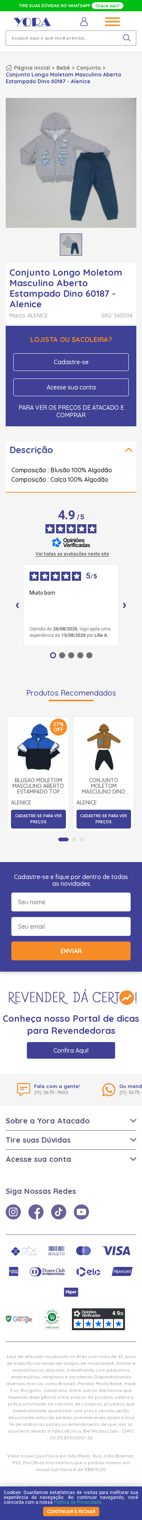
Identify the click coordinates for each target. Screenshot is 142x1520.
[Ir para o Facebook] (36, 1211)
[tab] (63, 839)
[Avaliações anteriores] (17, 605)
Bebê (63, 67)
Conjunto (88, 67)
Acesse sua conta (71, 387)
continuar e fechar (71, 1511)
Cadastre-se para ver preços (38, 818)
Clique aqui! (107, 5)
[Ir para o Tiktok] (58, 1211)
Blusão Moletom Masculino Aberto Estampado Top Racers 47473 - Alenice (38, 786)
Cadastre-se (71, 362)
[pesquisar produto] (127, 38)
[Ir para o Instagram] (13, 1211)
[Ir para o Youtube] (81, 1211)
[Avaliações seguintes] (124, 605)
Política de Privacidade (77, 1502)
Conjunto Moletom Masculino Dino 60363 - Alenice (103, 786)
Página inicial (32, 67)
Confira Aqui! (71, 1050)
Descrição (31, 449)
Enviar (71, 951)
